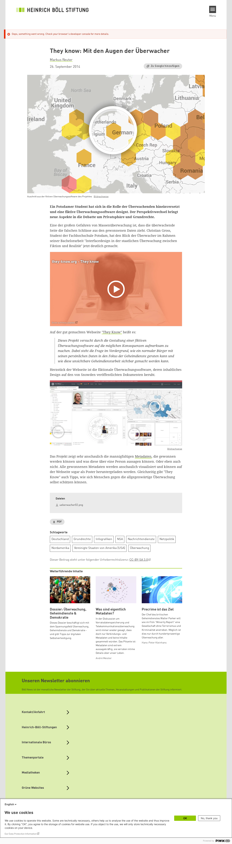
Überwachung (139, 548)
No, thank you (209, 818)
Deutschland (60, 539)
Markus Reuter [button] (61, 60)
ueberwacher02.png (71, 505)
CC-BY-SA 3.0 (138, 559)
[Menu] (212, 9)
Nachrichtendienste (141, 539)
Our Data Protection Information (21, 833)
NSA (120, 539)
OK (185, 818)
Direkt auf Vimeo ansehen (63, 323)
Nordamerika (60, 548)
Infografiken (104, 539)
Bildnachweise (101, 196)
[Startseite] (52, 9)
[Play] (117, 289)
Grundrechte (82, 539)
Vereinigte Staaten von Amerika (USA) (99, 548)
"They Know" (112, 332)
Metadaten (143, 456)
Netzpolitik (167, 539)
